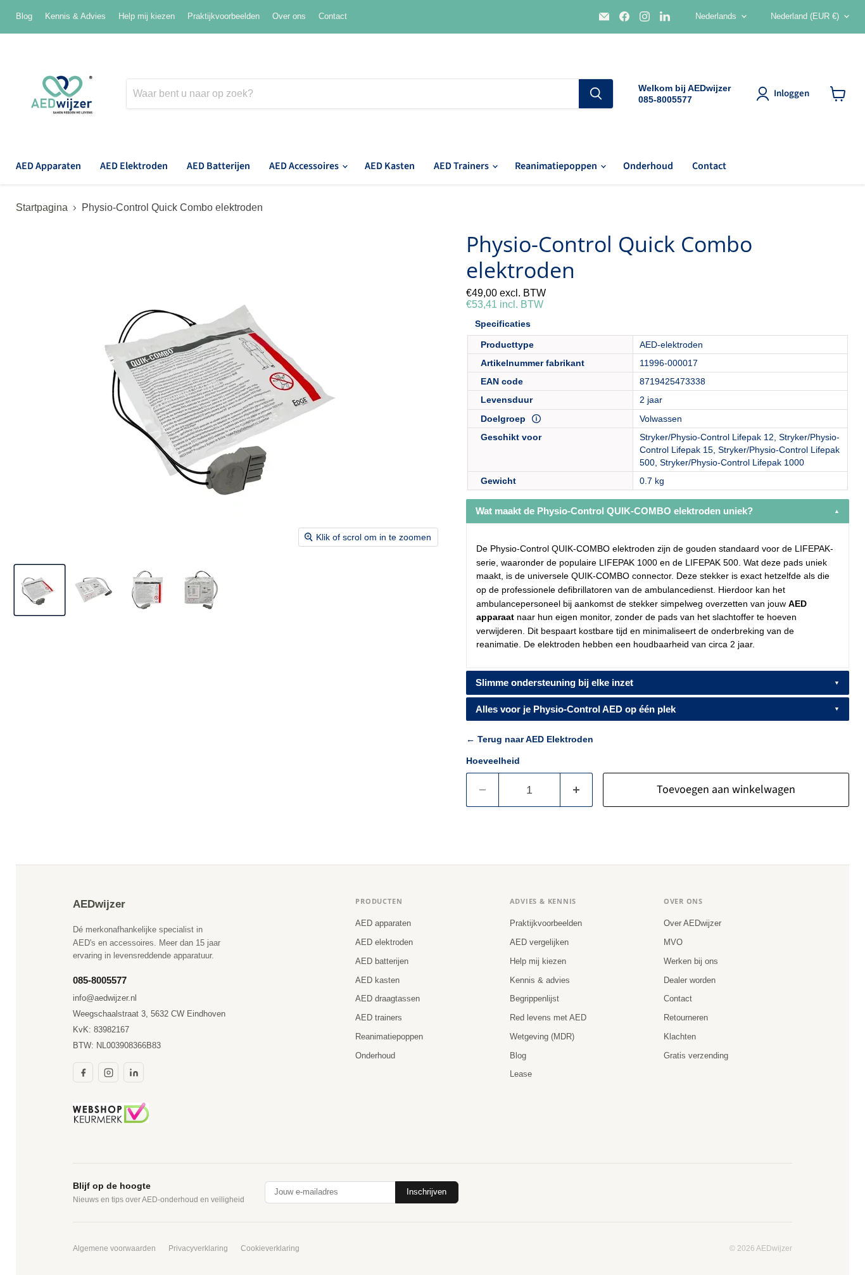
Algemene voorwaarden (114, 1248)
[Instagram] (108, 1072)
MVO (673, 942)
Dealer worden (690, 980)
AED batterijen (381, 961)
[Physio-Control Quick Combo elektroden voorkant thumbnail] (147, 590)
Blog (24, 16)
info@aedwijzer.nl (105, 998)
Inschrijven (426, 1191)
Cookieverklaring (270, 1248)
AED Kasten (390, 166)
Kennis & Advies (75, 16)
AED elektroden (384, 942)
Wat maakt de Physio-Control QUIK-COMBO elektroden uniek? (614, 510)
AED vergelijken (539, 942)
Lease (521, 1074)
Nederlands (715, 16)
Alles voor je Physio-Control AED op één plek (576, 709)
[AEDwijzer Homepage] (63, 93)
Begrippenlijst (534, 998)
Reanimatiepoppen (557, 166)
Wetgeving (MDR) (542, 1036)
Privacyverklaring (198, 1248)
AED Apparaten (48, 166)
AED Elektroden (134, 166)
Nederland (805, 16)
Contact (333, 16)
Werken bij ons (691, 961)
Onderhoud (648, 166)
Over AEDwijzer (692, 923)
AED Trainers (462, 166)
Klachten (680, 1036)
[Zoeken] (596, 93)
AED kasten (377, 980)
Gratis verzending (696, 1055)
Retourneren (686, 1017)
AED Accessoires (305, 166)
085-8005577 (100, 980)
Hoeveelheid (493, 761)
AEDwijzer (99, 904)
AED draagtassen (387, 998)
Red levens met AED (548, 1017)
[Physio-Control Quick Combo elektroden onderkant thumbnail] (93, 590)
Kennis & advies (540, 980)
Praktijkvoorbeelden (223, 16)
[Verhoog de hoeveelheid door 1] (576, 790)
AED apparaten (383, 923)
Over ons (289, 16)
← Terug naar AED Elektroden (529, 739)
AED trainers (378, 1017)
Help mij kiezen (146, 16)
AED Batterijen (218, 166)
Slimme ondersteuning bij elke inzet (554, 682)
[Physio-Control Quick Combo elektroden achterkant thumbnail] (201, 590)
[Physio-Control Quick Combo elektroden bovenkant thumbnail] (40, 590)
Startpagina (42, 207)
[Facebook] (83, 1072)
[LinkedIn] (133, 1072)
